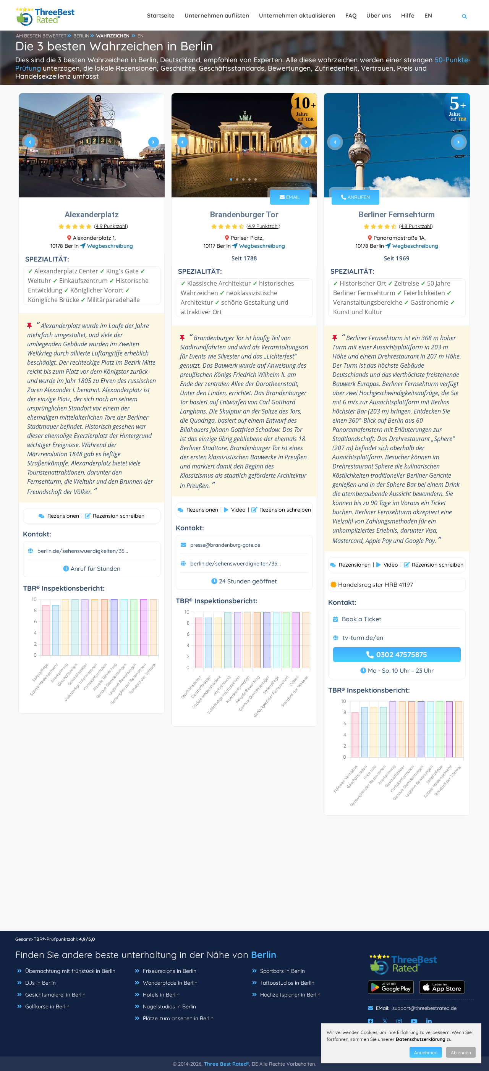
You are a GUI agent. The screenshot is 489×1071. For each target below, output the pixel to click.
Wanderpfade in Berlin (170, 982)
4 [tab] (100, 179)
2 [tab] (88, 179)
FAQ (350, 15)
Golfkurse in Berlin (47, 1006)
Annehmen (425, 1052)
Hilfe (408, 15)
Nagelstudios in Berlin (169, 1006)
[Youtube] (414, 1021)
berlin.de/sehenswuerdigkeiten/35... (82, 551)
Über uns (378, 15)
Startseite (161, 15)
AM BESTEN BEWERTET (41, 36)
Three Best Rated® (226, 1064)
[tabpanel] (92, 145)
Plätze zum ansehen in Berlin (178, 1018)
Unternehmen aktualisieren (297, 15)
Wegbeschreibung (109, 245)
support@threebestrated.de (424, 1008)
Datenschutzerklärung (420, 1039)
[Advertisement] (244, 877)
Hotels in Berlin (161, 994)
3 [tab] (94, 179)
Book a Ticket (361, 619)
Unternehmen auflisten (217, 15)
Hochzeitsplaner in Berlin (290, 994)
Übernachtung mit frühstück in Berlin (70, 971)
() (111, 226)
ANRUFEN (358, 197)
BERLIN (81, 36)
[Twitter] (385, 1021)
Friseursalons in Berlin (169, 971)
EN (141, 36)
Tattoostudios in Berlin (287, 982)
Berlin (263, 954)
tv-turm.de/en (363, 637)
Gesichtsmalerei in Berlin (55, 994)
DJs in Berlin (40, 982)
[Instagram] (399, 1021)
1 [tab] (82, 179)
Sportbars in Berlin (282, 971)
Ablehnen (461, 1052)
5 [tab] (255, 179)
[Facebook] (370, 1021)
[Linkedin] (429, 1021)
